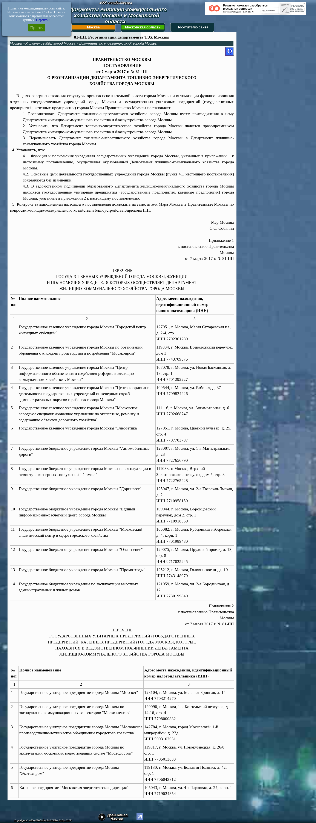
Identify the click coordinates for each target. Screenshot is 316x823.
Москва (93, 27)
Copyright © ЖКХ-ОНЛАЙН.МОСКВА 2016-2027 (42, 820)
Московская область (143, 27)
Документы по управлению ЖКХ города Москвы (118, 43)
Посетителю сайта (192, 27)
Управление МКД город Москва (50, 43)
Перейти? (43, 20)
